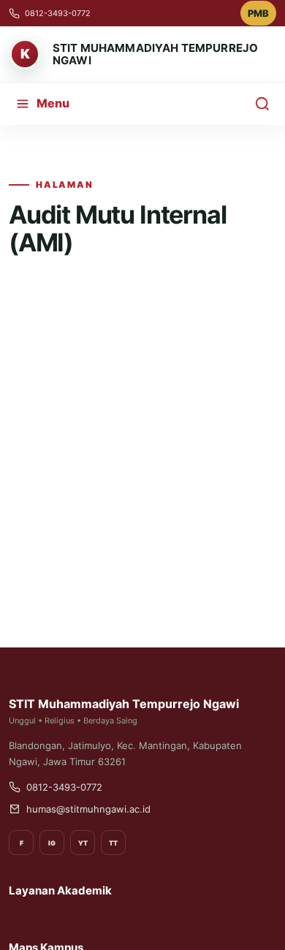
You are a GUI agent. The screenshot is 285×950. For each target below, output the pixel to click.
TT (113, 843)
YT (83, 843)
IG (52, 843)
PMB (258, 13)
